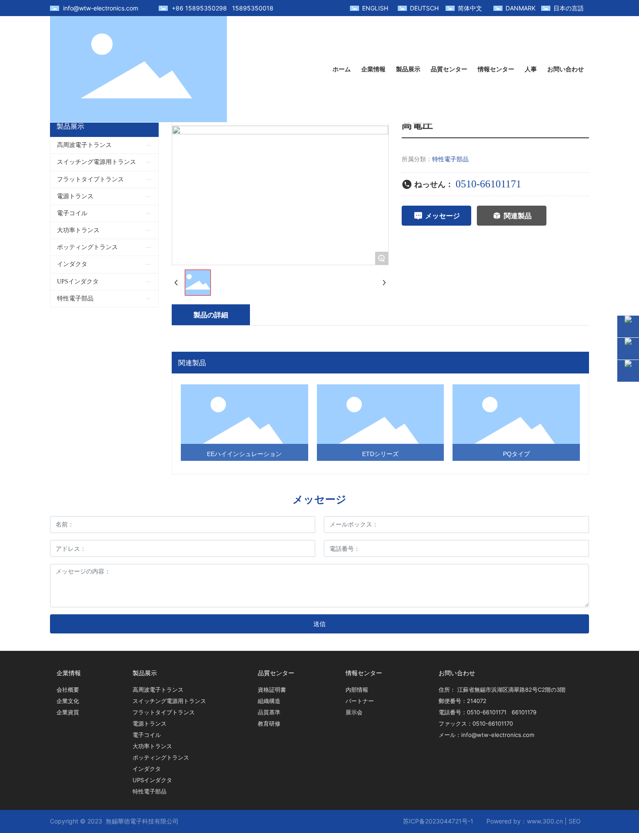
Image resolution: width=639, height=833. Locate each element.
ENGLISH (375, 8)
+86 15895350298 (199, 8)
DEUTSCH (424, 8)
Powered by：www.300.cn (524, 821)
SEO (575, 821)
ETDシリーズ (380, 453)
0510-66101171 (488, 184)
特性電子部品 (450, 159)
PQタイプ (516, 453)
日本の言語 (568, 8)
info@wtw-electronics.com (100, 8)
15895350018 (252, 8)
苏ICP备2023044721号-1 (438, 821)
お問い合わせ (457, 672)
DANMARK (521, 8)
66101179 (524, 712)
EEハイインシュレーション (244, 453)
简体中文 (470, 8)
